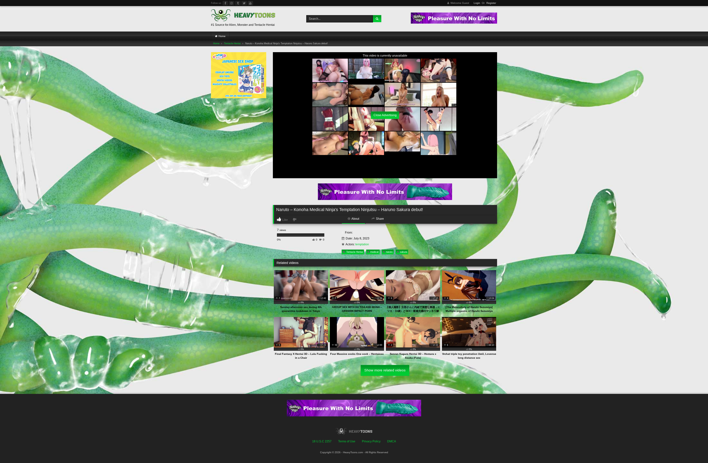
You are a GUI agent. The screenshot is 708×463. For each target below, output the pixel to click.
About (355, 218)
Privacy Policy (371, 441)
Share (379, 218)
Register (491, 2)
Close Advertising (385, 115)
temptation (362, 244)
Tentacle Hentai (232, 43)
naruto (389, 251)
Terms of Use (346, 441)
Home (221, 36)
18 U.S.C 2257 (322, 441)
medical (374, 251)
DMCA (391, 441)
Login (477, 2)
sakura (403, 251)
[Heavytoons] (243, 16)
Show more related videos (385, 370)
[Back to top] (697, 452)
